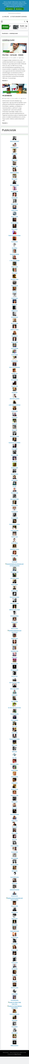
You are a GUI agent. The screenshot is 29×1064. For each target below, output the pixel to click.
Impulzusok (6, 51)
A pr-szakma (6, 92)
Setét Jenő (6, 58)
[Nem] (27, 6)
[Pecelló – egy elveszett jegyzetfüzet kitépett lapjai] (13, 28)
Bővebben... (19, 9)
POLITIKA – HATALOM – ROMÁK (12, 55)
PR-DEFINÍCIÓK (7, 96)
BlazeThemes (17, 1054)
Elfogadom (10, 9)
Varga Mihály (7, 98)
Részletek (4, 80)
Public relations (14, 92)
